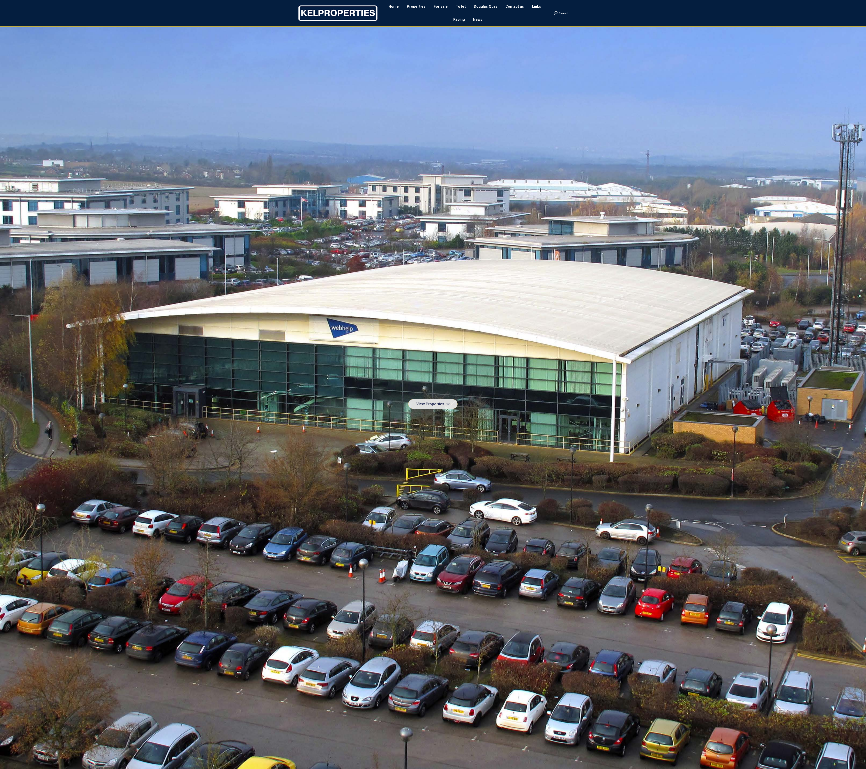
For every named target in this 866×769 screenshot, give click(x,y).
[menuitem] (394, 6)
